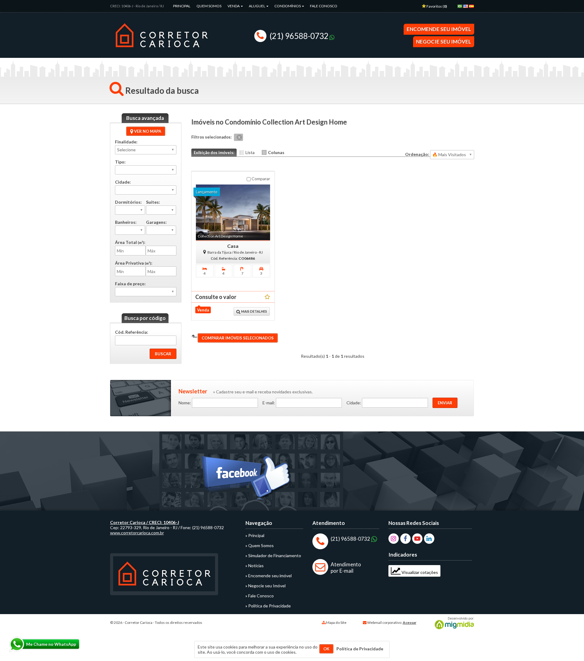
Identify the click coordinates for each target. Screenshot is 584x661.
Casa (232, 246)
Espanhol (472, 8)
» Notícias (254, 565)
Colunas (276, 152)
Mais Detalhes (254, 311)
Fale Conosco (323, 6)
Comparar (260, 178)
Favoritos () (436, 6)
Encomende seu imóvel (439, 29)
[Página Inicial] (161, 51)
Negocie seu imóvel (443, 41)
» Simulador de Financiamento (273, 555)
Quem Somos (208, 6)
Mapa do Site (336, 622)
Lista (250, 152)
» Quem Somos (259, 545)
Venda (234, 6)
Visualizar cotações (419, 572)
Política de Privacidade (359, 648)
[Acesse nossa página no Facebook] (246, 479)
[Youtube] (417, 538)
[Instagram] (393, 538)
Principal (181, 6)
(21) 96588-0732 (298, 36)
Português (461, 8)
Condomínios (287, 6)
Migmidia (453, 623)
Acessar (409, 622)
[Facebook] (405, 538)
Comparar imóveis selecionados (238, 338)
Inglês (467, 8)
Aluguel (257, 6)
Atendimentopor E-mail (346, 567)
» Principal (254, 535)
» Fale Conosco (259, 595)
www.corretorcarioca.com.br (137, 532)
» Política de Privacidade (268, 605)
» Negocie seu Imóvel (265, 585)
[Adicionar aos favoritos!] (267, 296)
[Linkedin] (429, 538)
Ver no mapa (147, 131)
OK (326, 648)
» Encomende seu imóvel (268, 575)
